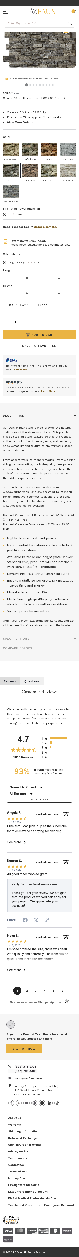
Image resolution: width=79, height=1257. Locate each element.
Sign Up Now (24, 1048)
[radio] (57, 738)
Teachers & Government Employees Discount (41, 1205)
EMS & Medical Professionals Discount (35, 1198)
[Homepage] (42, 11)
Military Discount (20, 1178)
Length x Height (17, 262)
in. (59, 278)
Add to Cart (43, 334)
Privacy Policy (18, 1151)
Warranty (14, 1124)
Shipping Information (23, 1131)
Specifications (16, 638)
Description (14, 415)
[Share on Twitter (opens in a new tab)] (36, 920)
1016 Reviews (26, 757)
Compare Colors (17, 648)
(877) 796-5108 (26, 1071)
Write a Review (40, 799)
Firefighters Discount (23, 1185)
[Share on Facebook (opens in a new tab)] (25, 920)
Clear (42, 305)
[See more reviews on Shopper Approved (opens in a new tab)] (47, 920)
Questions (32, 681)
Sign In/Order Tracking (24, 1144)
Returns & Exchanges (23, 1138)
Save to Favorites (39, 345)
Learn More (20, 369)
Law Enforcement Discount (27, 1191)
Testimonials (17, 1158)
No (9, 214)
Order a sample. (45, 226)
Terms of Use (18, 1171)
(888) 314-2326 (25, 1066)
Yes (20, 214)
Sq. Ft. (37, 262)
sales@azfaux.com (28, 1078)
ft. (27, 278)
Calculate (18, 305)
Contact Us (16, 1164)
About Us (14, 1117)
